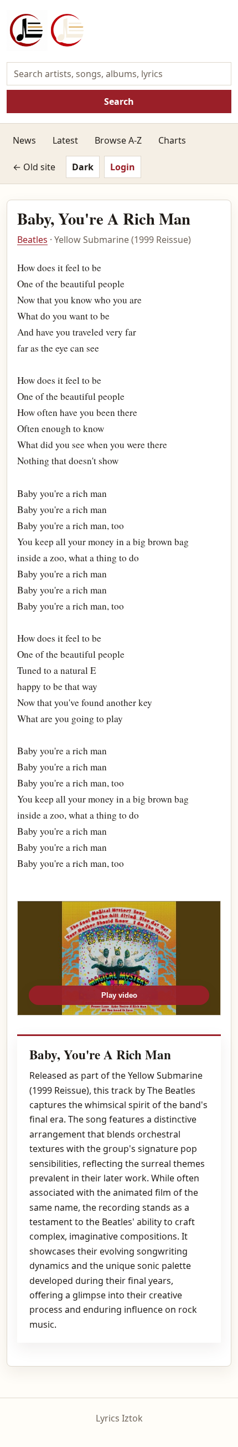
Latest (65, 140)
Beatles (32, 239)
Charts (172, 140)
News (24, 140)
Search (119, 101)
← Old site (34, 167)
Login (122, 167)
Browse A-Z (118, 140)
